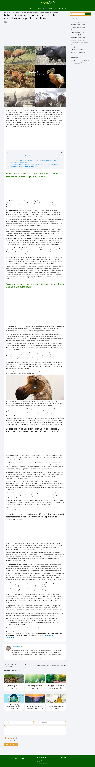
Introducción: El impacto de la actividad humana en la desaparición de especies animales (34, 156)
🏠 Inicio (31, 8)
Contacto (61, 760)
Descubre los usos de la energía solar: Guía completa (51, 665)
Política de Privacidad (42, 763)
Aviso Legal (40, 760)
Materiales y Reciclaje (76, 40)
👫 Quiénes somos (51, 8)
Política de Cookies (42, 762)
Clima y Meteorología (76, 32)
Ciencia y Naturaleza (76, 30)
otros (72, 47)
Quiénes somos (63, 762)
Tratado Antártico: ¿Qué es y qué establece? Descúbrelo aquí (16, 665)
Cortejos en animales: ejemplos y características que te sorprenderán (81, 62)
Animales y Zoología (76, 24)
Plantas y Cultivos (75, 49)
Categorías (39, 8)
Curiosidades (74, 35)
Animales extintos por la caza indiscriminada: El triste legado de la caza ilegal (31, 158)
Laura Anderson (10, 22)
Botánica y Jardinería (76, 27)
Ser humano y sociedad (77, 52)
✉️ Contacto (62, 8)
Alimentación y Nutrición (77, 22)
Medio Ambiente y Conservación (79, 42)
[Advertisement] (35, 34)
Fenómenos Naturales (76, 37)
